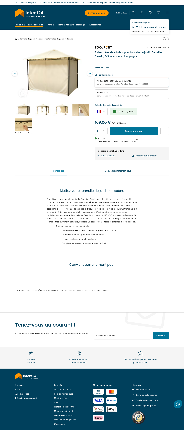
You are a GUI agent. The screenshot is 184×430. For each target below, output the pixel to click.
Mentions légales (62, 398)
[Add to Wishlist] (164, 131)
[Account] (141, 13)
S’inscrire (161, 335)
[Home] (16, 39)
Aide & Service (22, 393)
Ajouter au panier (134, 131)
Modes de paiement (63, 411)
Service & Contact (96, 12)
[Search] (133, 13)
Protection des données (65, 406)
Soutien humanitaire (63, 393)
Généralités (58, 170)
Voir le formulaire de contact (151, 27)
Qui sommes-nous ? (63, 389)
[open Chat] (178, 404)
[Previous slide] (14, 73)
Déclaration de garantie (65, 419)
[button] (158, 12)
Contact (19, 389)
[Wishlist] (150, 13)
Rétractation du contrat (26, 398)
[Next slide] (90, 73)
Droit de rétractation (63, 415)
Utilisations (59, 424)
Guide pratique (121, 13)
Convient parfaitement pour (118, 170)
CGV (56, 402)
